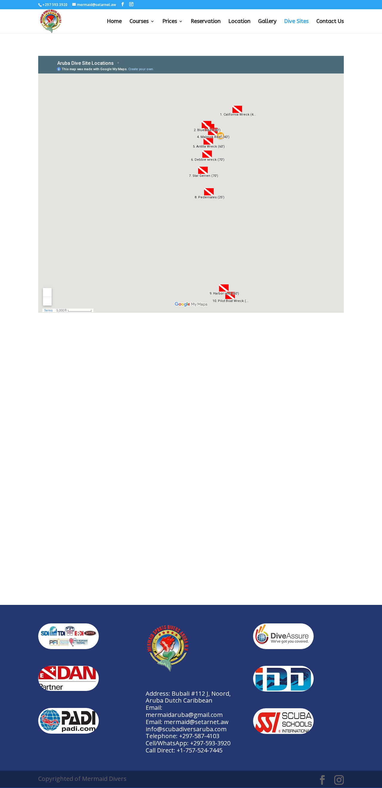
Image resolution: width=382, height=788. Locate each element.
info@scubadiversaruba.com (186, 729)
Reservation (206, 21)
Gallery (267, 21)
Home (114, 21)
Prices (169, 21)
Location (239, 21)
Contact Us (330, 21)
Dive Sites (296, 21)
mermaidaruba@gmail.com (184, 715)
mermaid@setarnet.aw (196, 722)
